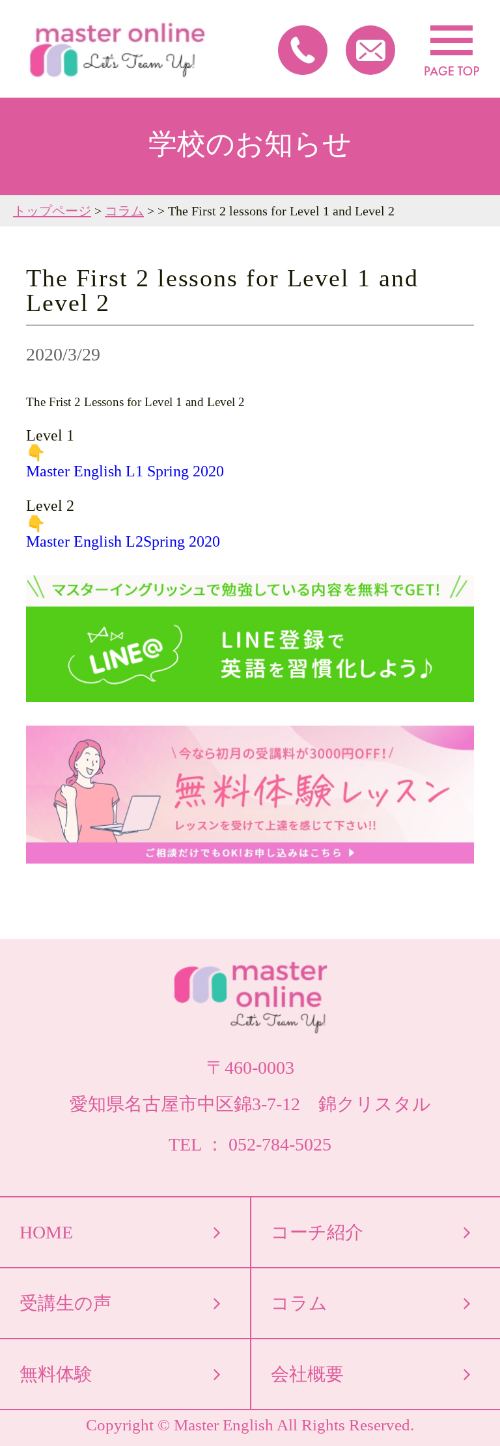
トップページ (52, 211)
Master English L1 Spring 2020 (125, 471)
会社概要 (307, 1374)
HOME (46, 1232)
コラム (124, 211)
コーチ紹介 (317, 1232)
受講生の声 (65, 1303)
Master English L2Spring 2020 (123, 541)
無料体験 (56, 1374)
